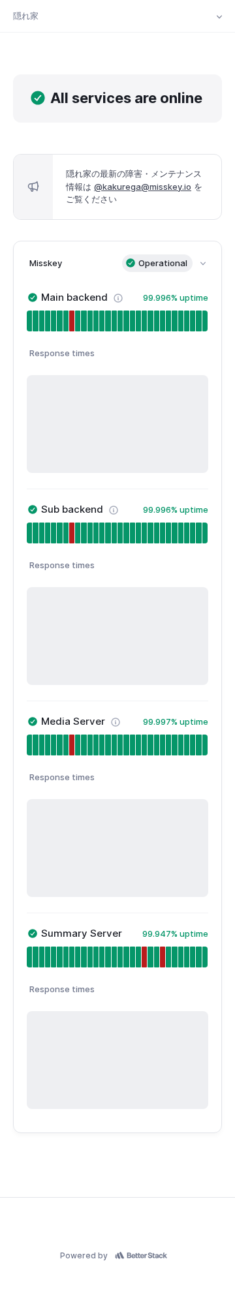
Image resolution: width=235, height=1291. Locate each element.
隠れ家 (26, 15)
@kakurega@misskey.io (142, 186)
